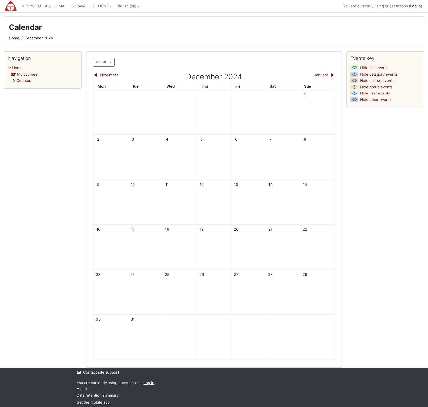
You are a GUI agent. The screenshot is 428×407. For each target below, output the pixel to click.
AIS (48, 6)
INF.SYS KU (31, 6)
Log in (415, 6)
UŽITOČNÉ (99, 6)
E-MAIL (61, 6)
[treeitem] (43, 74)
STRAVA (78, 6)
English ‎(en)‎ (126, 6)
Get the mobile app (93, 402)
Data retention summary (98, 395)
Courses (23, 80)
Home (14, 38)
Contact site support (101, 372)
